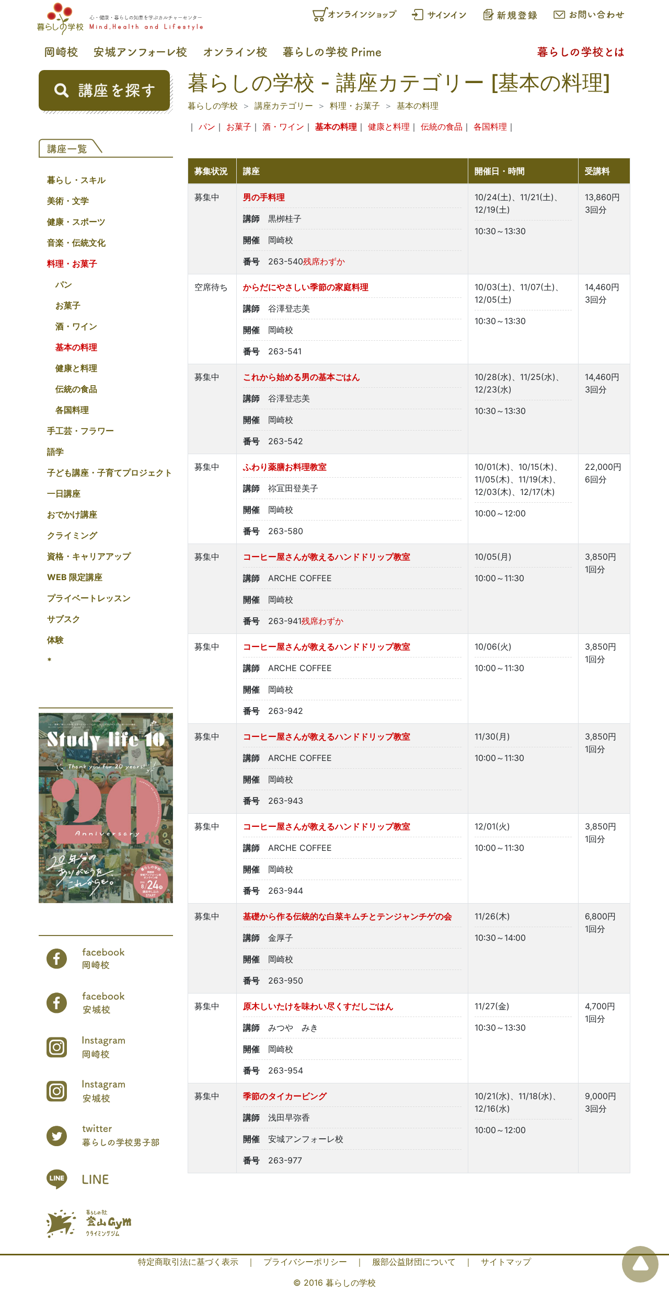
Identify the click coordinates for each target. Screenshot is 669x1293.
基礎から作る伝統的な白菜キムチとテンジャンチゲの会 (347, 916)
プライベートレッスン (89, 598)
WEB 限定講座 (74, 577)
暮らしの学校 (213, 105)
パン (63, 284)
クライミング (72, 535)
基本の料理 (76, 347)
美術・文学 (68, 200)
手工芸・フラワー (80, 430)
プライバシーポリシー (305, 1261)
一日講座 (63, 493)
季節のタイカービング (285, 1096)
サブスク (63, 619)
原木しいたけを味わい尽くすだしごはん (318, 1006)
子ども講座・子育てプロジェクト (109, 472)
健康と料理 (76, 368)
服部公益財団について (414, 1261)
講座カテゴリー (284, 105)
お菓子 (67, 305)
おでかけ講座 (72, 514)
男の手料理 (264, 197)
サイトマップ (506, 1261)
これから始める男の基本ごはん (301, 377)
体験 (55, 639)
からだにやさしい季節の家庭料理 (305, 287)
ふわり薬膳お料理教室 (285, 466)
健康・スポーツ (76, 221)
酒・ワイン (76, 326)
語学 (55, 451)
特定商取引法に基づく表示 (188, 1261)
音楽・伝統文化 (76, 242)
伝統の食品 (76, 389)
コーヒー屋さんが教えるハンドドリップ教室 (326, 556)
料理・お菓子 (72, 263)
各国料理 (72, 410)
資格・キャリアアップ (89, 556)
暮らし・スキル (76, 180)
